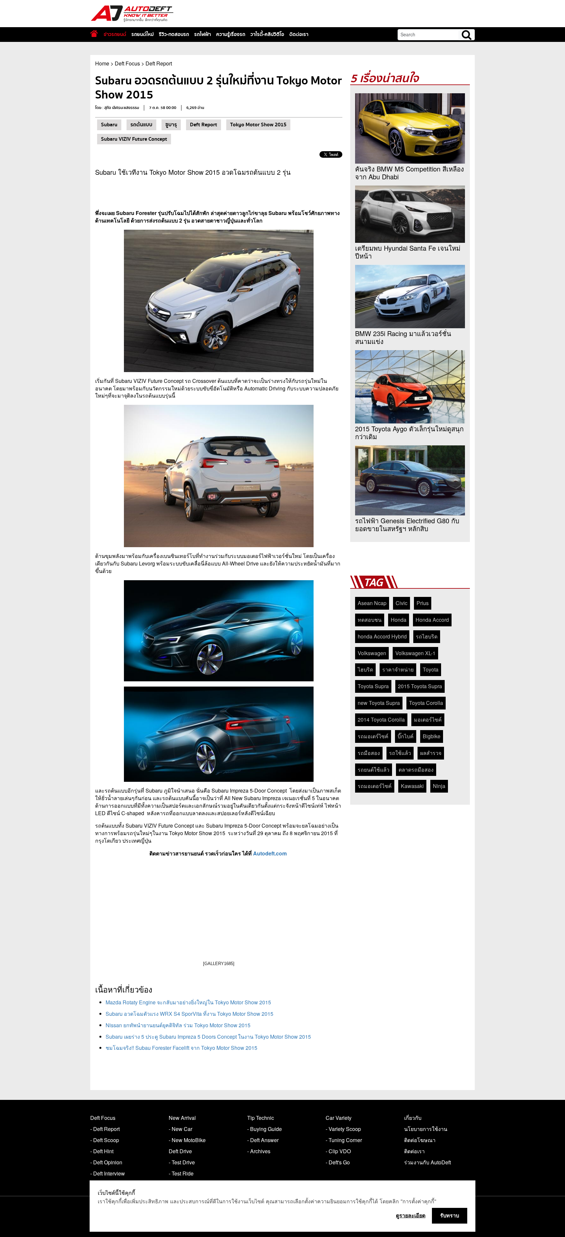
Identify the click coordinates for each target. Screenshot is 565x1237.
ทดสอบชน (370, 619)
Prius (423, 603)
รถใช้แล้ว (400, 753)
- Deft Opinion (106, 1162)
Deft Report (159, 63)
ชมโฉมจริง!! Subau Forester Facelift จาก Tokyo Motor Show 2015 (181, 1047)
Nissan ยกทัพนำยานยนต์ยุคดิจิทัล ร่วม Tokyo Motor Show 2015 (178, 1025)
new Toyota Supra (379, 703)
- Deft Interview (107, 1173)
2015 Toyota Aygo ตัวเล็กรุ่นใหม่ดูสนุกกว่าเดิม (409, 432)
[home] (94, 33)
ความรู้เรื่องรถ (230, 34)
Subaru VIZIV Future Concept (134, 139)
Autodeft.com (270, 853)
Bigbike (431, 736)
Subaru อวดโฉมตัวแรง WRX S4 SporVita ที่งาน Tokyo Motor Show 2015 (189, 1013)
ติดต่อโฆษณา (420, 1140)
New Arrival (182, 1117)
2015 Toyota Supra (420, 686)
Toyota (430, 669)
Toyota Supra (373, 686)
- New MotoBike (187, 1140)
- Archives (258, 1151)
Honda (398, 619)
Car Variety (338, 1117)
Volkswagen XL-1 (415, 653)
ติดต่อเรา (298, 34)
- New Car (180, 1129)
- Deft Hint (101, 1151)
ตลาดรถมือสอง (416, 769)
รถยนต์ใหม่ (142, 34)
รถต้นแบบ (141, 124)
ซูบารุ (171, 124)
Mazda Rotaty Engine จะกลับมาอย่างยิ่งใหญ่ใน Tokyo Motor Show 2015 (188, 1002)
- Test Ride (181, 1173)
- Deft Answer (263, 1140)
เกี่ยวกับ (412, 1117)
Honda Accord (432, 619)
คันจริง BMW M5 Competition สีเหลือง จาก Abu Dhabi (409, 173)
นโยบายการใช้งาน (425, 1129)
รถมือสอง (369, 753)
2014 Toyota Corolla (381, 719)
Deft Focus (127, 63)
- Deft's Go (338, 1162)
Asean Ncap (372, 603)
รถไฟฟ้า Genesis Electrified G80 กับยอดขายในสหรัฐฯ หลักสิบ (407, 524)
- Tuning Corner (344, 1140)
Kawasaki (412, 786)
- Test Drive (182, 1162)
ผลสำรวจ (430, 753)
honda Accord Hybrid (382, 636)
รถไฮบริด (426, 636)
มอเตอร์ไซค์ (428, 719)
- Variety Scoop (343, 1129)
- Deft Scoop (104, 1140)
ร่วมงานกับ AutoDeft (427, 1162)
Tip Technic (260, 1117)
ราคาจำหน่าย (398, 669)
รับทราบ (449, 1215)
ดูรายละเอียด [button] (410, 1215)
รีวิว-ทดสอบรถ (174, 34)
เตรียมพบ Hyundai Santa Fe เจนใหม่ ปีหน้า (407, 252)
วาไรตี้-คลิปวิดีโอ (267, 34)
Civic (401, 603)
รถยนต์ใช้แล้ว (373, 769)
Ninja (439, 786)
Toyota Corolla (426, 703)
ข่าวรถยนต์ (115, 34)
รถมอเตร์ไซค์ (373, 736)
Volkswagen (372, 653)
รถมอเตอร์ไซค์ (375, 786)
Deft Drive (180, 1151)
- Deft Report (105, 1129)
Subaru (109, 124)
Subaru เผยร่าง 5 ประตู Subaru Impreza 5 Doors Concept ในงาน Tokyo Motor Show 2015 (208, 1036)
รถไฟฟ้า (202, 34)
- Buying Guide (264, 1129)
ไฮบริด (365, 669)
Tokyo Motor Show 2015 (258, 124)
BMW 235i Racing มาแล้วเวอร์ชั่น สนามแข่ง (403, 337)
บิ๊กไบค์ (406, 736)
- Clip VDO (338, 1151)
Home (102, 63)
